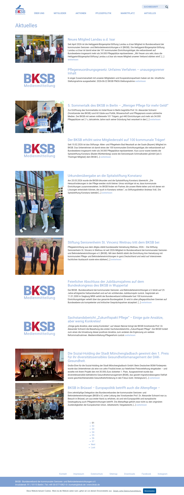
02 (93, 426)
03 (93, 429)
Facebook (146, 474)
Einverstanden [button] (150, 491)
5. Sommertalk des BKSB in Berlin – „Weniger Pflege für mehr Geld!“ (118, 105)
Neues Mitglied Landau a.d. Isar (91, 39)
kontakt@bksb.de (77, 484)
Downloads (129, 474)
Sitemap (113, 474)
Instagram (162, 474)
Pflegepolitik (103, 13)
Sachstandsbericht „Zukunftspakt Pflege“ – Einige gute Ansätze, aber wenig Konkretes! (115, 319)
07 (93, 441)
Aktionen (81, 13)
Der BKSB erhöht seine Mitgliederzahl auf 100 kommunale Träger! (116, 140)
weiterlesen (73, 59)
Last (93, 447)
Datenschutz (97, 474)
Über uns (39, 13)
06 (93, 438)
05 (93, 435)
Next (93, 444)
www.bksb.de (93, 484)
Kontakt (63, 474)
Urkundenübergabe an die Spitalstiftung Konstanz (105, 176)
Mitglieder (60, 13)
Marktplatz (128, 13)
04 (93, 432)
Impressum (78, 474)
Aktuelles (150, 13)
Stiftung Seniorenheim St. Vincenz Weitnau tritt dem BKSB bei (113, 242)
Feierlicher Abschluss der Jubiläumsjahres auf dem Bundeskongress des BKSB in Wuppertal (106, 283)
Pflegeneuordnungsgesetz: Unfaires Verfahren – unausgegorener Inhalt (116, 71)
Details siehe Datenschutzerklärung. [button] (127, 491)
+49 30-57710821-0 (58, 484)
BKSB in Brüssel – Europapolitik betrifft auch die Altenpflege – (114, 388)
